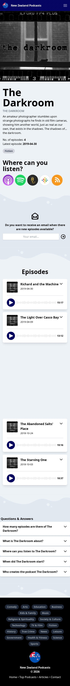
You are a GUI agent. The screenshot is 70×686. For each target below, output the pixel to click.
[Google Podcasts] (45, 180)
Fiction (9, 151)
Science (57, 637)
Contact (56, 677)
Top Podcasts (28, 677)
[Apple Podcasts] (8, 180)
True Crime (28, 631)
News (44, 631)
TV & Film (37, 625)
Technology (18, 625)
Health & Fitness (37, 637)
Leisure (57, 631)
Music (45, 613)
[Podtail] (33, 180)
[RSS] (57, 180)
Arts (25, 606)
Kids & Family (28, 613)
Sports (34, 643)
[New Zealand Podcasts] (35, 657)
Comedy (12, 606)
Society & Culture (50, 619)
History (11, 631)
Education (40, 606)
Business (57, 606)
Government (14, 637)
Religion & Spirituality (21, 619)
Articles (43, 677)
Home (13, 677)
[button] (65, 5)
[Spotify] (20, 180)
